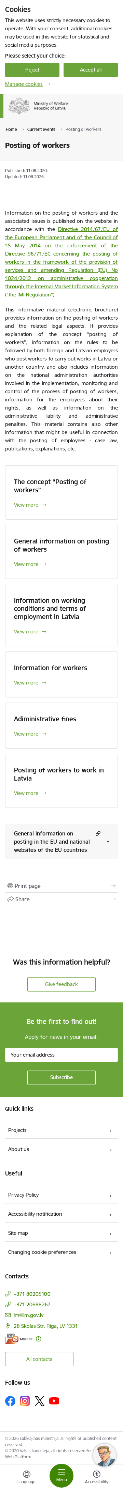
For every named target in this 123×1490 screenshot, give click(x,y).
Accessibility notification (35, 1214)
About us (18, 1149)
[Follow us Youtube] (54, 1401)
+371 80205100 (32, 1294)
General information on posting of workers (61, 545)
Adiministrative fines (45, 719)
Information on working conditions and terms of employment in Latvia (50, 608)
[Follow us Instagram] (25, 1401)
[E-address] (18, 1339)
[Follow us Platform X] (40, 1401)
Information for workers (50, 668)
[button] (97, 833)
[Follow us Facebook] (10, 1401)
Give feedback (61, 984)
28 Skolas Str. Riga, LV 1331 (46, 1326)
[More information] (38, 1338)
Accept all (90, 69)
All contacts (39, 1359)
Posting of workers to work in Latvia (59, 774)
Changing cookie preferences (42, 1252)
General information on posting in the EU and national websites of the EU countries (52, 841)
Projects (17, 1130)
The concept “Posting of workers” (50, 486)
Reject (32, 69)
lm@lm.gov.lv (28, 1315)
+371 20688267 (32, 1304)
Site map (18, 1233)
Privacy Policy (23, 1195)
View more (26, 505)
